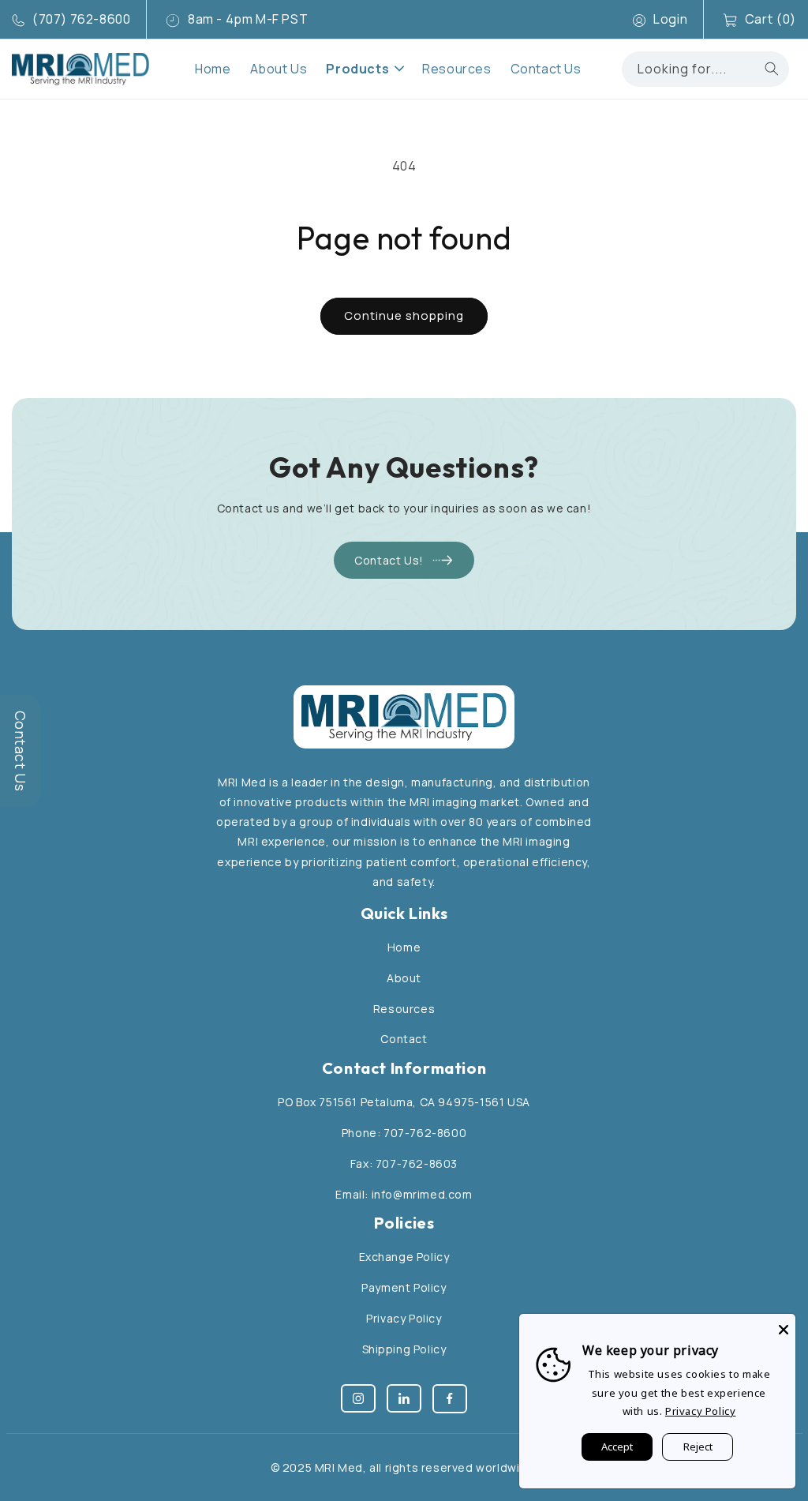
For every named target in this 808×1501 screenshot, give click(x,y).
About (404, 977)
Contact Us (20, 750)
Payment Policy (403, 1287)
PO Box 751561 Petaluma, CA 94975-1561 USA (404, 1101)
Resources (404, 1008)
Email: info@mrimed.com (403, 1194)
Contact (403, 1038)
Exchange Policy (404, 1256)
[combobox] (705, 69)
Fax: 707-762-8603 (404, 1163)
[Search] (771, 68)
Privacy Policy (403, 1318)
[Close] (783, 1326)
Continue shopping (404, 315)
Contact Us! (389, 560)
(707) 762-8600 (81, 19)
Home (404, 947)
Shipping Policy (404, 1349)
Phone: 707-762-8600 (404, 1132)
